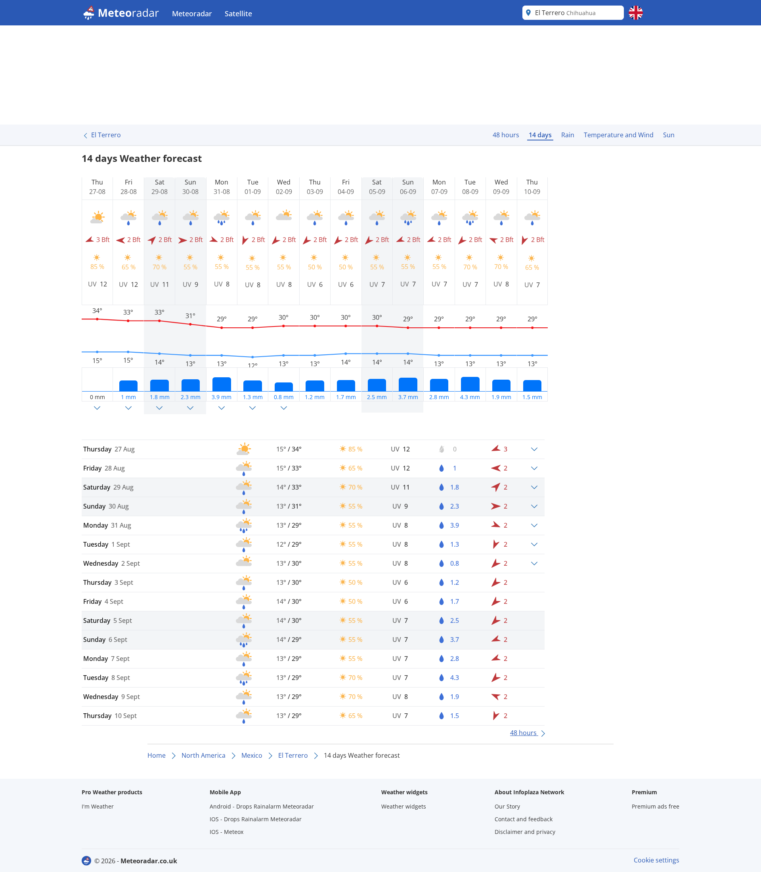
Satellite (238, 13)
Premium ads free (655, 806)
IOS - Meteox (226, 832)
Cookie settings (656, 860)
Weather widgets (403, 806)
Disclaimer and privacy (525, 832)
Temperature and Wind (619, 135)
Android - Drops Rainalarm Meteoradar (262, 806)
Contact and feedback (524, 819)
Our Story (507, 806)
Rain (567, 135)
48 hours (506, 135)
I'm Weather (98, 806)
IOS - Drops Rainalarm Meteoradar (256, 819)
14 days (540, 135)
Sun (669, 135)
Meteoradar (192, 13)
